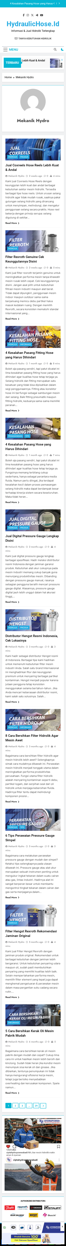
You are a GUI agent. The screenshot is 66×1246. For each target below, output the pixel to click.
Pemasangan (15, 436)
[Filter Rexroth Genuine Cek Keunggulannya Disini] (52, 65)
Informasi (25, 344)
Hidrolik (12, 156)
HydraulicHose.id (33, 24)
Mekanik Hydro (16, 176)
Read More (11, 223)
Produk (24, 156)
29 (36, 1105)
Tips (27, 436)
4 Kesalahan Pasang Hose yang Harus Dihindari (31, 3)
